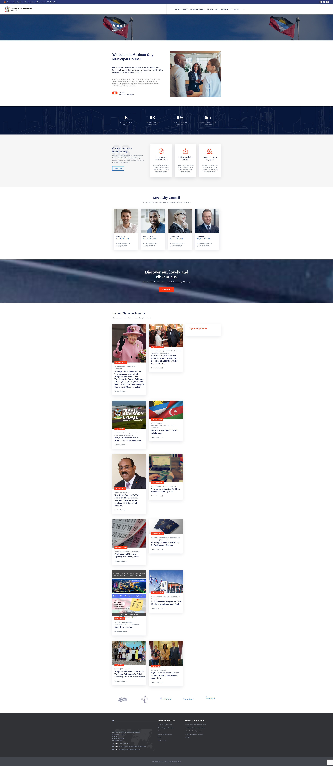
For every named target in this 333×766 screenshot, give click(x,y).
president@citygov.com (205, 243)
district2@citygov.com (151, 243)
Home (177, 9)
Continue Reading (119, 391)
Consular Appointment (165, 734)
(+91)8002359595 (204, 246)
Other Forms (162, 740)
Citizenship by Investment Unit (196, 725)
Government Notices (164, 537)
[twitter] (324, 2)
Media (217, 9)
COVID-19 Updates (121, 433)
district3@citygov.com (124, 243)
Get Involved (234, 9)
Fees (159, 737)
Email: (130, 746)
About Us (184, 9)
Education (118, 622)
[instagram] (327, 2)
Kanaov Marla (148, 236)
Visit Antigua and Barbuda (194, 734)
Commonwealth (120, 366)
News (157, 353)
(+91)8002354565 (150, 246)
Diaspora (154, 537)
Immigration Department (194, 731)
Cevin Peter (201, 236)
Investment (224, 9)
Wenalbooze (120, 236)
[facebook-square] (320, 2)
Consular (210, 9)
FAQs (188, 737)
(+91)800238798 (122, 246)
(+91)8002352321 (177, 246)
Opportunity (162, 425)
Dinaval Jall (174, 236)
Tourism (120, 435)
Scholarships (169, 425)
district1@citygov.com (178, 243)
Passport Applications (165, 725)
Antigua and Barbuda (197, 9)
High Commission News (159, 486)
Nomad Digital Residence (166, 728)
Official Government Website (195, 728)
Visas (159, 731)
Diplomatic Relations (131, 366)
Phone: (122, 743)
